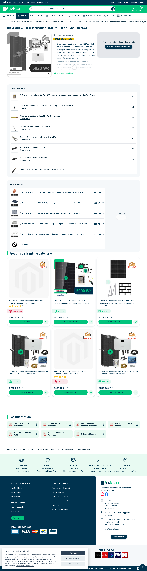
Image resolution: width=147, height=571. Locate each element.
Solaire (18, 22)
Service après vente (60, 509)
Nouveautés (16, 492)
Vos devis (15, 511)
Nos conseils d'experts (61, 488)
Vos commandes (18, 507)
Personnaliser (73, 564)
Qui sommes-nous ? (60, 501)
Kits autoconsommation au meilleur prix (82, 22)
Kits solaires (28, 22)
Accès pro (16, 518)
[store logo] (13, 9)
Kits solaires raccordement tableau (50, 22)
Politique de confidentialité (93, 568)
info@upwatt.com (112, 529)
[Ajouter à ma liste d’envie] (46, 322)
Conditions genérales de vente (120, 568)
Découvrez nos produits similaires (119, 47)
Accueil (10, 22)
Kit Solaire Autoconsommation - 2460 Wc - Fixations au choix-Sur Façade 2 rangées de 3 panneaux (117, 303)
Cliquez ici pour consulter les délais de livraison (127, 2)
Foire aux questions (60, 496)
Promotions (16, 496)
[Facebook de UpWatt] (106, 494)
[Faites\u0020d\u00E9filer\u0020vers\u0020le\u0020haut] (142, 566)
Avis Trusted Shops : (16, 2)
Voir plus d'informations (63, 73)
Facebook (137, 568)
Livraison (55, 505)
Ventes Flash (16, 488)
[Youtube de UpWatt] (102, 494)
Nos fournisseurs (59, 492)
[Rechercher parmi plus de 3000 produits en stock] (113, 9)
